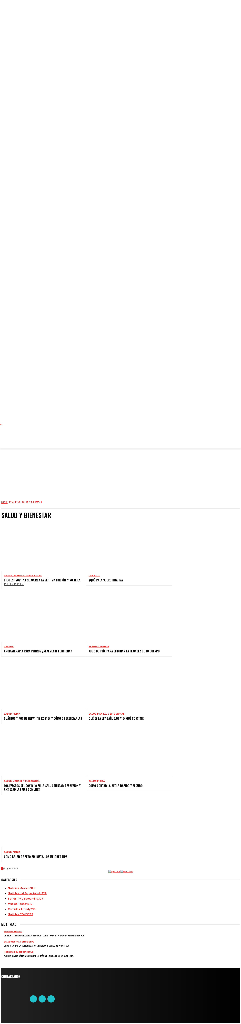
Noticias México (13, 932)
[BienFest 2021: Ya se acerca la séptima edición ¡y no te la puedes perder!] (41, 546)
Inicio (4, 502)
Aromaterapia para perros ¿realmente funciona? (38, 651)
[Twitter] (42, 999)
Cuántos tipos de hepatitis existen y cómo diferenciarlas (43, 718)
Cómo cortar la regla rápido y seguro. (116, 785)
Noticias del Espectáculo (18, 952)
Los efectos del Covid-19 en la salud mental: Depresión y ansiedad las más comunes (42, 787)
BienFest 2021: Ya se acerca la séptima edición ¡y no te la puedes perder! (42, 582)
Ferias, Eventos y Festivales (23, 576)
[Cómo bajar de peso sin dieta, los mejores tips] (41, 823)
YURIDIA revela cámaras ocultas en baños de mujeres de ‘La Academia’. (39, 955)
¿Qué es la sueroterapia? (106, 580)
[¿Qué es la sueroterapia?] (126, 546)
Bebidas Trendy (99, 647)
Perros (9, 647)
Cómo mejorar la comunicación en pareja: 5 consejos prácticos (36, 945)
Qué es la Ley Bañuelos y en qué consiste (116, 718)
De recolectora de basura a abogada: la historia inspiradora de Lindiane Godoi (44, 935)
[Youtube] (51, 999)
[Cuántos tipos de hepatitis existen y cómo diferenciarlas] (41, 684)
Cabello (94, 576)
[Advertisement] (69, 439)
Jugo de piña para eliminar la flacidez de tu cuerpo (124, 651)
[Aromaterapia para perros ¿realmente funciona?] (41, 617)
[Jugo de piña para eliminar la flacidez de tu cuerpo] (126, 617)
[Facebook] (33, 999)
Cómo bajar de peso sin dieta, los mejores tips (35, 856)
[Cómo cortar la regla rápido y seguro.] (126, 752)
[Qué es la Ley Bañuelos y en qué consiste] (126, 684)
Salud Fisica (12, 714)
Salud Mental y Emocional (107, 714)
